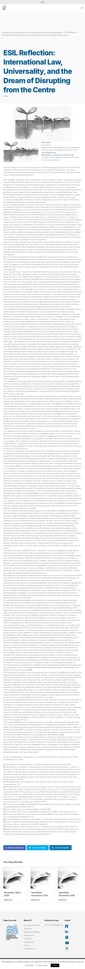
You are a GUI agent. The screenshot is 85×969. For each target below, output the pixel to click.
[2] (58, 404)
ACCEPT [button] (55, 965)
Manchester (46, 155)
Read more (8, 900)
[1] (9, 346)
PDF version (46, 142)
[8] (13, 652)
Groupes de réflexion (32, 932)
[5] (36, 493)
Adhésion (27, 929)
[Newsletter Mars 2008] (14, 878)
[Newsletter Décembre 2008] (69, 878)
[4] (17, 466)
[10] (30, 670)
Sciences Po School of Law (64, 155)
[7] (26, 550)
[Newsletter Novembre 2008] (41, 878)
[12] (62, 735)
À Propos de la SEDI (31, 925)
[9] (12, 660)
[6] (62, 503)
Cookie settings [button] (42, 965)
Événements (29, 935)
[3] (59, 414)
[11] (21, 730)
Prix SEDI (27, 939)
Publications (29, 942)
